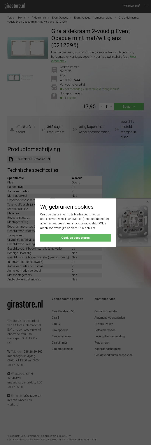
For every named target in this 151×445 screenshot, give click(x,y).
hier (92, 228)
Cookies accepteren (75, 237)
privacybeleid (89, 223)
